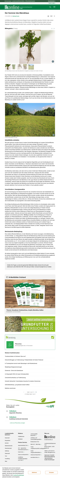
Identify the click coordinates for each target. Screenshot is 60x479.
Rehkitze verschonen (10, 388)
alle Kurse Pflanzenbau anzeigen (17, 422)
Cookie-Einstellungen (49, 459)
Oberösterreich (8, 448)
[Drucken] (48, 16)
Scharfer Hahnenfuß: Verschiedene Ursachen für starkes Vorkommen (22, 381)
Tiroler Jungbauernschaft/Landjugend (38, 447)
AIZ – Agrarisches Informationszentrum (23, 448)
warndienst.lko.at (35, 457)
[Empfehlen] (51, 16)
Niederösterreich (8, 445)
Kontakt (52, 455)
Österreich (7, 437)
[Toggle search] (50, 7)
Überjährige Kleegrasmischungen (13, 367)
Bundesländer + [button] (51, 1)
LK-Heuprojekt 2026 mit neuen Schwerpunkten (17, 374)
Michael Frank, (16, 16)
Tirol (6, 456)
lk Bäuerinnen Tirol (35, 441)
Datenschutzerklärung (49, 456)
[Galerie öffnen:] (30, 120)
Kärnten (7, 443)
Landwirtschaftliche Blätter (18, 1)
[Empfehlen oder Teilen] (54, 16)
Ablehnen (34, 472)
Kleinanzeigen (8, 1)
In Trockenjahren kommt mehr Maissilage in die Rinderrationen (21, 363)
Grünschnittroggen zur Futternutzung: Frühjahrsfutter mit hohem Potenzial (24, 360)
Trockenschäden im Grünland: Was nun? (15, 356)
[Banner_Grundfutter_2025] (30, 324)
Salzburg (7, 450)
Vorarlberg (7, 458)
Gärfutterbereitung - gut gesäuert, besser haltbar (17, 384)
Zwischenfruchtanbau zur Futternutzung (15, 377)
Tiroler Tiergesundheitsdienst (36, 451)
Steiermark (7, 453)
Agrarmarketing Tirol (22, 445)
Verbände (20, 439)
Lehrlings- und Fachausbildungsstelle (36, 438)
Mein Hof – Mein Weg (35, 444)
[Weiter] (50, 45)
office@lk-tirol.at (51, 452)
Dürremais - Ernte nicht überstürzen (14, 370)
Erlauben (51, 472)
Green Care (20, 452)
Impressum (47, 455)
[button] (54, 7)
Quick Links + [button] (52, 3)
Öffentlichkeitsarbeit (30, 1)
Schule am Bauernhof (35, 454)
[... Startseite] (18, 7)
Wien (6, 461)
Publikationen (21, 436)
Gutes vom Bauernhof (23, 454)
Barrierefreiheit (48, 458)
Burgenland (7, 440)
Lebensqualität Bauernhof (34, 434)
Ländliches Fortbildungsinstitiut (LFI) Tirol (22, 459)
